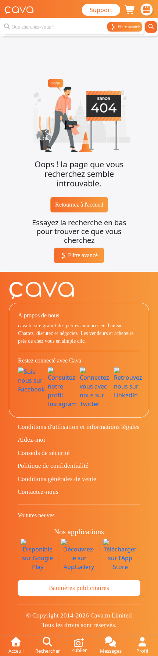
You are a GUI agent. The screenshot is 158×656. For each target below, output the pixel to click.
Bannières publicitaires (79, 587)
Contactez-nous (38, 491)
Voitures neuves (36, 515)
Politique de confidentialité (53, 465)
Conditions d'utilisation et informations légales (79, 426)
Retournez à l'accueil (79, 204)
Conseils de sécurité (44, 452)
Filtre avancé (82, 255)
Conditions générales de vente (57, 478)
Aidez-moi (31, 439)
